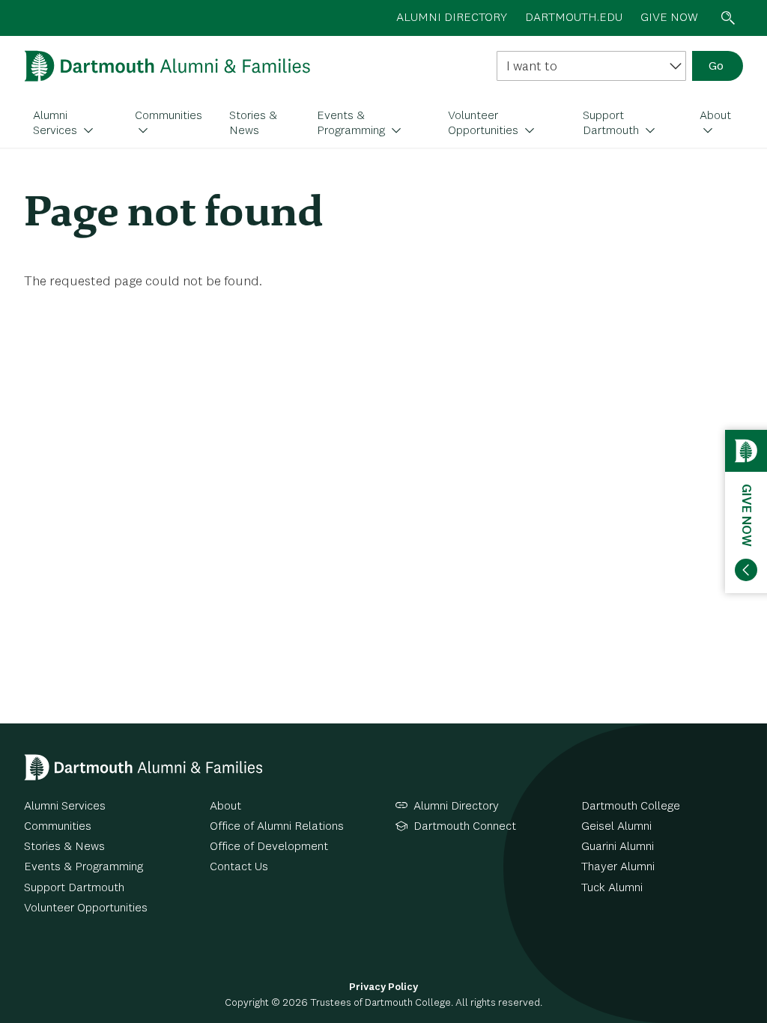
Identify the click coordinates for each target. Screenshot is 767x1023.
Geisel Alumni (616, 827)
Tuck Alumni (612, 888)
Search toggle (728, 18)
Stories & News (253, 123)
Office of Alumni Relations (277, 827)
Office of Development (269, 847)
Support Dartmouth (612, 123)
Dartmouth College (630, 807)
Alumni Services (56, 123)
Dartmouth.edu (573, 18)
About (715, 116)
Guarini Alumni (617, 847)
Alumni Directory (456, 807)
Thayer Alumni (618, 867)
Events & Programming (352, 123)
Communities (168, 116)
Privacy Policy (383, 987)
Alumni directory (451, 18)
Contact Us (239, 867)
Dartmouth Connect (464, 827)
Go (716, 67)
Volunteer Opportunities (484, 123)
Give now (669, 18)
